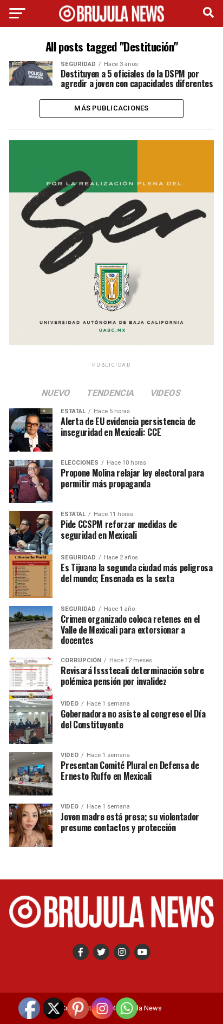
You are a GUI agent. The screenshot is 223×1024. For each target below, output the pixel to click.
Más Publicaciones (111, 108)
